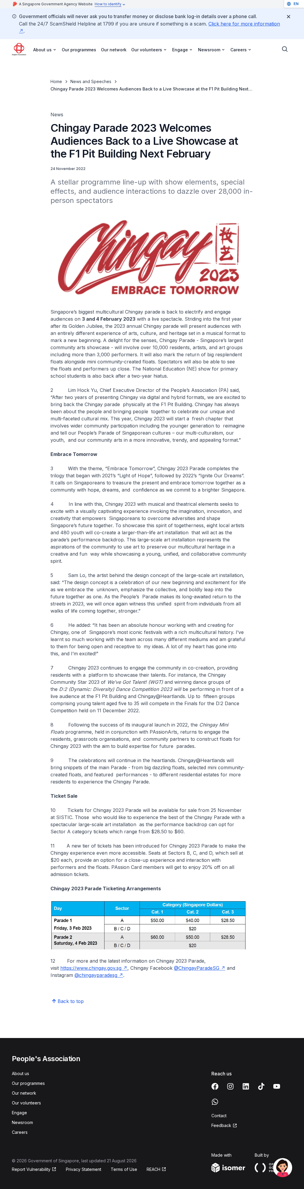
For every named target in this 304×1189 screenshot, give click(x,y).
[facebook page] (214, 1086)
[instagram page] (230, 1086)
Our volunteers (26, 1102)
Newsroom (22, 1122)
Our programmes (79, 49)
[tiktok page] (261, 1086)
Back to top (71, 1001)
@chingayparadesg (96, 975)
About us (20, 1073)
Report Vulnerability (31, 1169)
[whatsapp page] (214, 1101)
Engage (19, 1112)
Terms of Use (124, 1169)
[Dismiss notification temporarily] (288, 16)
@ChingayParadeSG (196, 968)
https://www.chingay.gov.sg (90, 968)
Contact (219, 1115)
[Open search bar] (285, 49)
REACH (153, 1169)
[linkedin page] (245, 1086)
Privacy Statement (83, 1169)
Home (56, 81)
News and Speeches (90, 81)
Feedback (221, 1125)
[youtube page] (276, 1086)
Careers (20, 1132)
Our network (113, 49)
